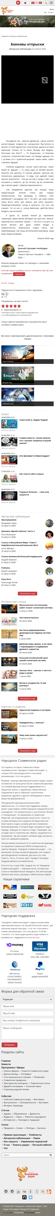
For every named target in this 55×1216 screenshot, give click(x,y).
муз (40, 2)
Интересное (9, 1120)
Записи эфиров (11, 1071)
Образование (20, 1114)
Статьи (5, 1110)
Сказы (4, 1125)
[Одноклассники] (6, 294)
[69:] (27, 21)
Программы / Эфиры (13, 1067)
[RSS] (43, 1192)
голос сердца (8, 283)
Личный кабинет (42, 1145)
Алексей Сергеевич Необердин (33, 248)
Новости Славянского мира (35, 1071)
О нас (7, 1145)
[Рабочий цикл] (27, 397)
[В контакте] (24, 1192)
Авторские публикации (20, 49)
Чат (45, 12)
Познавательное (28, 1102)
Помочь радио (21, 1145)
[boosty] (49, 1192)
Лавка (36, 1138)
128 (33, 2)
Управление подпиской (34, 1141)
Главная (6, 1061)
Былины (42, 1128)
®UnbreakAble (29, 1212)
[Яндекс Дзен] (37, 1192)
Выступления (10, 1102)
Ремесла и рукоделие (35, 1117)
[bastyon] (30, 1197)
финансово (34, 937)
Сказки (19, 1128)
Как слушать (11, 1141)
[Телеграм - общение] (12, 1192)
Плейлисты (35, 1135)
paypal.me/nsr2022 (40, 976)
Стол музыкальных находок (17, 1077)
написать (19, 274)
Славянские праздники (15, 1080)
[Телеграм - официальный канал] (6, 1192)
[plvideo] (24, 1197)
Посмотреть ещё (27, 593)
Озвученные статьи (40, 1083)
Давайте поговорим (13, 1086)
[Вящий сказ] (27, 376)
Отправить (9, 1045)
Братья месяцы (11, 1074)
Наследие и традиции (29, 1120)
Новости (6, 1064)
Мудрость (8, 1117)
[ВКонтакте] (3, 294)
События (6, 1096)
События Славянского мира (17, 1099)
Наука (19, 1117)
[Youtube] (18, 1192)
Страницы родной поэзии (16, 1089)
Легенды (30, 1128)
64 (37, 2)
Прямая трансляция (15, 1135)
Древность (35, 1114)
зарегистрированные (29, 312)
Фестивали (39, 1099)
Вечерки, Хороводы (13, 1106)
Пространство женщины (16, 1083)
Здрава (7, 1114)
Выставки (43, 1102)
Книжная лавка (33, 1086)
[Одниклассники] (30, 1192)
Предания (8, 1128)
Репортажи (39, 1077)
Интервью (26, 1074)
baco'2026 (9, 1212)
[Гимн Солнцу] (27, 354)
